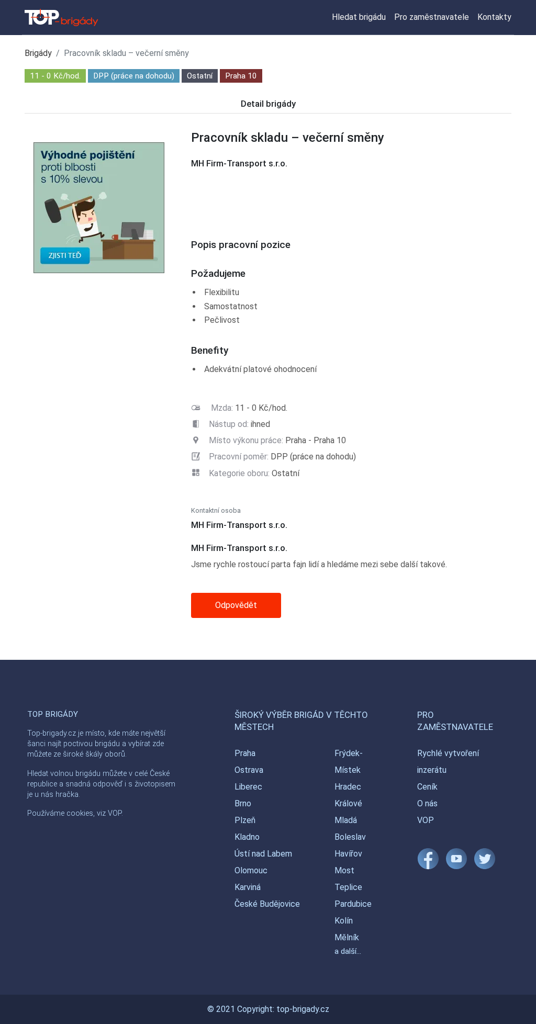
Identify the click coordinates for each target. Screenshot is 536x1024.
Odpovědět (236, 605)
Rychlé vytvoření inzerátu (448, 761)
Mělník (346, 937)
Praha (244, 753)
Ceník (427, 787)
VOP (425, 820)
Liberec (248, 787)
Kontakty (494, 17)
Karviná (247, 887)
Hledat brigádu (359, 17)
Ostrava (248, 770)
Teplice (348, 887)
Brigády (38, 53)
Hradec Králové (348, 795)
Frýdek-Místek (348, 761)
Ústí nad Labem (263, 854)
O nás (427, 803)
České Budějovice (267, 904)
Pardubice (353, 904)
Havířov (348, 854)
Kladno (247, 837)
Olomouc (250, 870)
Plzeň (244, 820)
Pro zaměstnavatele (431, 17)
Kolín (343, 921)
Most (344, 870)
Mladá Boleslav (350, 828)
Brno (242, 803)
